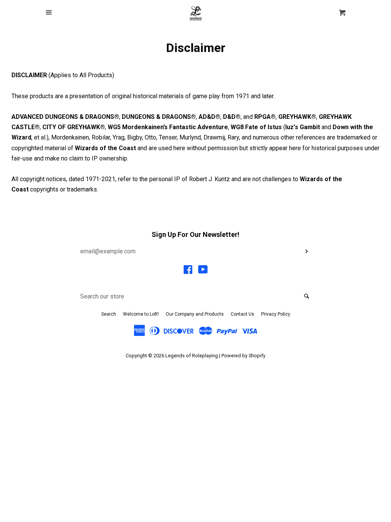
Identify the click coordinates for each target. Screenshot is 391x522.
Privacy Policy (275, 314)
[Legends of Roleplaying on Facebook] (188, 271)
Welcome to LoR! (141, 314)
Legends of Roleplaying (191, 355)
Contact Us (242, 314)
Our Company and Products (195, 314)
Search (108, 314)
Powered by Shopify (243, 355)
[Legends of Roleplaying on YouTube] (203, 271)
